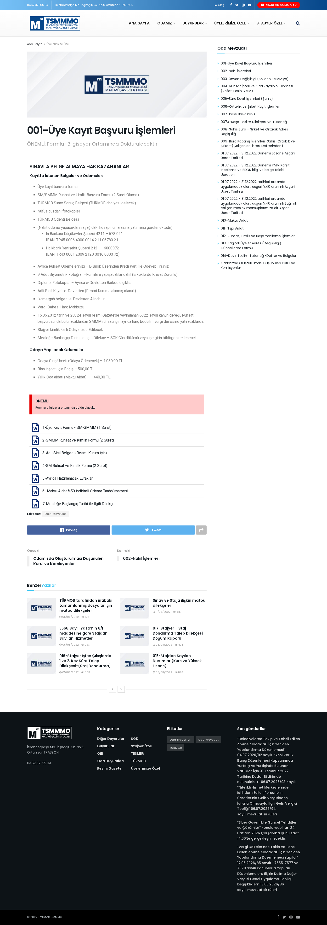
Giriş (220, 5)
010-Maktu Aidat (234, 220)
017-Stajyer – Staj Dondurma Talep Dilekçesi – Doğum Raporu (179, 633)
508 (87, 672)
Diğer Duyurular (110, 738)
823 (180, 672)
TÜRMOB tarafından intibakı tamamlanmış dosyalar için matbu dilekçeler (85, 605)
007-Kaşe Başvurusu (238, 114)
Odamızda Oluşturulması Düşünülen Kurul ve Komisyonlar (258, 265)
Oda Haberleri (180, 740)
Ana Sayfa (139, 23)
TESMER (137, 753)
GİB (100, 753)
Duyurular (193, 23)
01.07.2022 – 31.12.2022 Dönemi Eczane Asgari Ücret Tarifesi (258, 155)
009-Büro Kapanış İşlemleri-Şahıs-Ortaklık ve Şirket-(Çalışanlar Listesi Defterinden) (258, 143)
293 (87, 645)
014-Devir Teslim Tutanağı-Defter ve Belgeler (258, 255)
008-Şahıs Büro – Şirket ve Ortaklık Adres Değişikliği (254, 131)
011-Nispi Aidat (232, 228)
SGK (134, 738)
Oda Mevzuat (56, 514)
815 (178, 612)
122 (86, 617)
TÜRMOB (138, 761)
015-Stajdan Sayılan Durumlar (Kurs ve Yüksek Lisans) (177, 660)
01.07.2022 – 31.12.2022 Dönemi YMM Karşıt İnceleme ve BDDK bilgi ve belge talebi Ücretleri (255, 170)
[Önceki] (112, 689)
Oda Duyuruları (110, 761)
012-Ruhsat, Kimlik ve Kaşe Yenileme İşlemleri (258, 236)
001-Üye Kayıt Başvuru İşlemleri (246, 63)
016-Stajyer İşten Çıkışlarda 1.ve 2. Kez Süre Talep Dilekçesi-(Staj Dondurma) (85, 660)
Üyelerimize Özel (230, 23)
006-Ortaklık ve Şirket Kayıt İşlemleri (250, 106)
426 (180, 645)
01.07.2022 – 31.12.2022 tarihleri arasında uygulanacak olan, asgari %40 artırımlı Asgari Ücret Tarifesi (258, 186)
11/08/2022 (162, 612)
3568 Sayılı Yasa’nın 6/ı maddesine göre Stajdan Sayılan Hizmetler (83, 633)
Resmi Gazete (109, 768)
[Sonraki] (121, 689)
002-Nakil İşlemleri (236, 71)
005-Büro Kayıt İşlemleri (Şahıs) (247, 98)
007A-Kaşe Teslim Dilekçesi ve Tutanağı (254, 121)
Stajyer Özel (269, 23)
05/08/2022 (70, 617)
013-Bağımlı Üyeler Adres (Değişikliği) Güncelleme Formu (251, 245)
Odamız (164, 23)
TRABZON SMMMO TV (281, 5)
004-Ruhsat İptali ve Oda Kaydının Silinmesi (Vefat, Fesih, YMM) (257, 88)
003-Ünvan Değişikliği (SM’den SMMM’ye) (255, 79)
